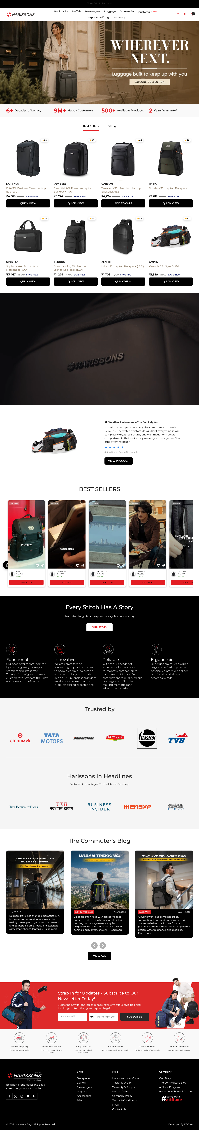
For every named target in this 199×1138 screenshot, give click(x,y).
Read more (50, 928)
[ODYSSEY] (54, 441)
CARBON (107, 183)
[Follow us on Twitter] (15, 1096)
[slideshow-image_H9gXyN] (99, 62)
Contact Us (119, 1109)
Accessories (127, 11)
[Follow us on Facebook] (9, 1096)
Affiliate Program (169, 1087)
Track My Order (121, 1082)
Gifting (111, 126)
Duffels (76, 11)
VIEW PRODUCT (118, 460)
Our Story (119, 17)
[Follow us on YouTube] (28, 1096)
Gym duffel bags (84, 912)
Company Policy (122, 1095)
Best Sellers (91, 126)
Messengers (92, 11)
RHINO (153, 183)
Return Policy (120, 1091)
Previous (94, 945)
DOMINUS (12, 183)
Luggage (110, 11)
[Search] (178, 14)
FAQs (115, 1104)
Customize (147, 12)
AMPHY (153, 262)
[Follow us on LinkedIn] (34, 1096)
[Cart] (191, 14)
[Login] (184, 14)
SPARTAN (12, 262)
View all (99, 955)
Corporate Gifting (98, 17)
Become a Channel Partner (176, 1091)
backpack (144, 912)
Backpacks (61, 11)
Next (103, 945)
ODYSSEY (60, 183)
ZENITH (106, 262)
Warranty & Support (124, 1087)
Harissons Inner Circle (125, 1078)
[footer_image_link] (31, 1076)
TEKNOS (59, 262)
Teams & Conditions (124, 1100)
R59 (79, 1100)
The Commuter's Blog (172, 1082)
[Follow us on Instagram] (22, 1096)
